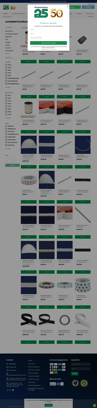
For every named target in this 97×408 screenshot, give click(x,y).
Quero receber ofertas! (48, 43)
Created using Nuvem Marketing (48, 49)
